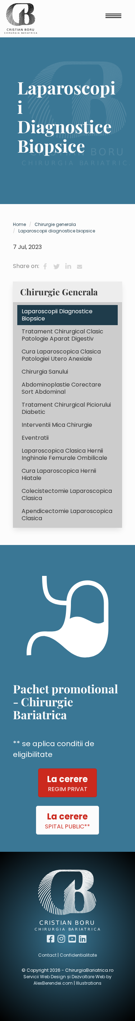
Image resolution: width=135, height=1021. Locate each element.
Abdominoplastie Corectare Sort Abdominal (61, 388)
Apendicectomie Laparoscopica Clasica (67, 514)
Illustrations (89, 983)
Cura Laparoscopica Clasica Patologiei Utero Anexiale (61, 355)
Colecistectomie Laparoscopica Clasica (67, 494)
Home (19, 224)
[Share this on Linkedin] (68, 266)
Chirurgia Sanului (45, 372)
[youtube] (73, 939)
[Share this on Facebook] (45, 266)
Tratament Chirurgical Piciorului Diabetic (66, 408)
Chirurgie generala (55, 224)
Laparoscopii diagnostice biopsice (56, 231)
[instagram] (62, 939)
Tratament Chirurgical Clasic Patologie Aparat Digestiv (62, 335)
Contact (47, 955)
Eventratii (35, 438)
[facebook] (51, 939)
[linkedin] (83, 939)
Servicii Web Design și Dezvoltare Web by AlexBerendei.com (67, 980)
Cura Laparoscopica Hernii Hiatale (59, 474)
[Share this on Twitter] (56, 266)
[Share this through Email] (79, 266)
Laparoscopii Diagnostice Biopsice (57, 315)
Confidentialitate (78, 955)
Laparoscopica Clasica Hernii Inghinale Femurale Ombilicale (64, 454)
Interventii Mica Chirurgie (57, 425)
